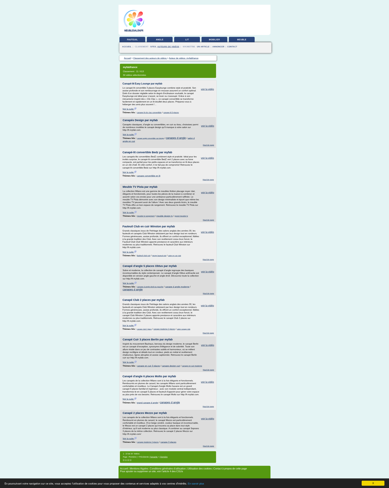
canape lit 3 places (171, 113)
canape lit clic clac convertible (149, 113)
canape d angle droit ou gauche (150, 287)
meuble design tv (164, 216)
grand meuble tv (181, 216)
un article (203, 47)
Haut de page (208, 145)
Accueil (126, 47)
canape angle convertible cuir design (150, 138)
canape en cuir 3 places (148, 366)
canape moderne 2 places (164, 329)
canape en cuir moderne (192, 366)
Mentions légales (139, 468)
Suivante (154, 457)
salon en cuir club (174, 256)
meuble (241, 39)
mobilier (214, 39)
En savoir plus (196, 483)
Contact (232, 47)
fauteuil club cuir (143, 256)
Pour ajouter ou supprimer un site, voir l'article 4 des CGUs (151, 471)
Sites (153, 47)
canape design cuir (171, 366)
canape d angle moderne (177, 286)
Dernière (164, 457)
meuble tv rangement (146, 216)
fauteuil (132, 39)
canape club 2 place (144, 329)
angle (160, 39)
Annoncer (218, 47)
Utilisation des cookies (199, 468)
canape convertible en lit (148, 176)
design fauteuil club (159, 256)
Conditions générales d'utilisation (168, 468)
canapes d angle (176, 138)
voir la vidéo (207, 89)
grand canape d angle (147, 402)
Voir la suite (128, 109)
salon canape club (183, 329)
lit (187, 39)
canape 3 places (168, 442)
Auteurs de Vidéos (168, 47)
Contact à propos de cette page (230, 468)
